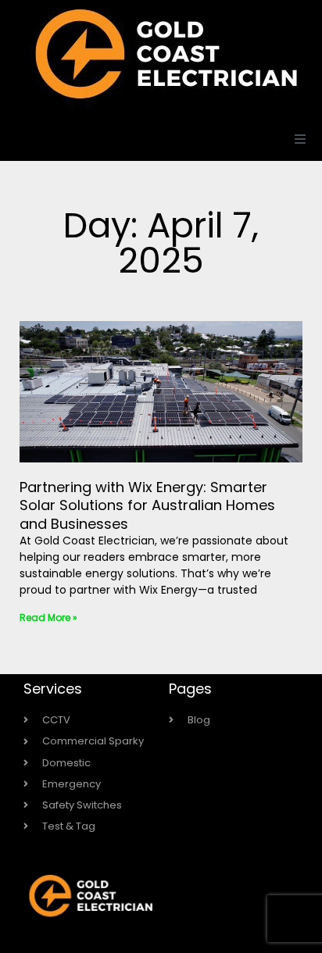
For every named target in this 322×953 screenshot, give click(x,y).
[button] (300, 139)
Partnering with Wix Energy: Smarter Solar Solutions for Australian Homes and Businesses (147, 505)
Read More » (48, 617)
